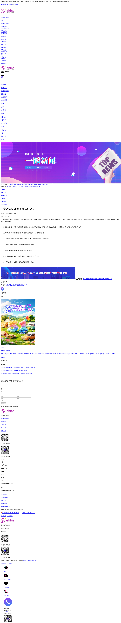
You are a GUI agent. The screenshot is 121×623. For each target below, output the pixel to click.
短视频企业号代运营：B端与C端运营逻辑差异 (14, 370)
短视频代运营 (5, 23)
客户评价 (3, 41)
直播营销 (35, 184)
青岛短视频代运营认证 (89, 279)
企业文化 (3, 59)
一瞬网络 (10, 516)
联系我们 (15, 4)
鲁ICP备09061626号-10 (28, 513)
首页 (2, 20)
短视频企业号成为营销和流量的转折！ (17, 285)
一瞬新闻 (3, 44)
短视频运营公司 (27, 184)
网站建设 (3, 516)
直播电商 (40, 184)
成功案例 (3, 36)
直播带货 (3, 30)
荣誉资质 (3, 60)
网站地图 (3, 4)
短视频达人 (4, 32)
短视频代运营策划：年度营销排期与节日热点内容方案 (16, 373)
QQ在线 (6, 611)
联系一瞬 (3, 63)
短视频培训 (4, 33)
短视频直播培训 (5, 506)
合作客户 (3, 39)
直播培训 (45, 184)
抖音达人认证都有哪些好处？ (33, 186)
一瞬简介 (3, 57)
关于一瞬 (9, 4)
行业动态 (3, 47)
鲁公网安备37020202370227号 (10, 513)
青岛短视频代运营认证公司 (104, 279)
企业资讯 (3, 49)
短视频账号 (4, 27)
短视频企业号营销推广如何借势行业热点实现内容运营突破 (18, 367)
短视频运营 (12, 184)
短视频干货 (4, 51)
